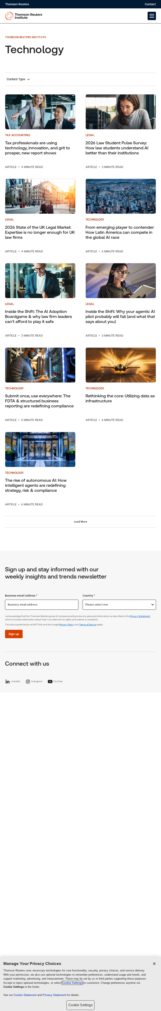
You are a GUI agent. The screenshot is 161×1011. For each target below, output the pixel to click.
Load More (80, 522)
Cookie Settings (72, 982)
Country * (89, 596)
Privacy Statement (140, 616)
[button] (152, 16)
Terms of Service (87, 624)
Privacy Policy (66, 624)
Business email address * (21, 596)
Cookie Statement (25, 995)
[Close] (154, 963)
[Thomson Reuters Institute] (23, 16)
